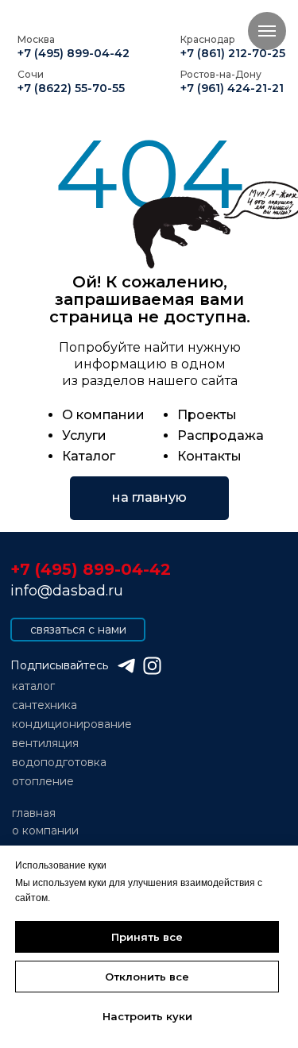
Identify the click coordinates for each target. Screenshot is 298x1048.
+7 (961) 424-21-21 (232, 88)
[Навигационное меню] (267, 31)
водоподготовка (59, 762)
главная (34, 813)
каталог (33, 686)
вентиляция (45, 743)
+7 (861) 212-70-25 (232, 53)
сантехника (44, 705)
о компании (45, 830)
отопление (43, 781)
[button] (77, 630)
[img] (152, 666)
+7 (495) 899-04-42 (73, 53)
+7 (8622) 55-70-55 (71, 88)
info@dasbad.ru (66, 590)
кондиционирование (72, 724)
